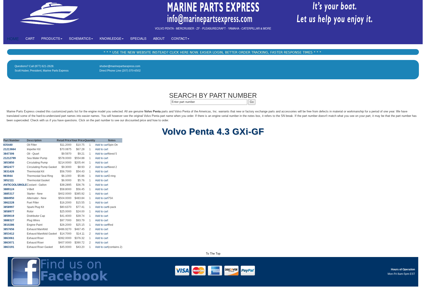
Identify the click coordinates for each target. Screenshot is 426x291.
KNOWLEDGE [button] (110, 38)
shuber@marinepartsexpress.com (119, 66)
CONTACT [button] (179, 38)
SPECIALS (138, 38)
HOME (13, 38)
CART (32, 38)
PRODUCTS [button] (50, 38)
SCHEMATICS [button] (80, 38)
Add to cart (101, 144)
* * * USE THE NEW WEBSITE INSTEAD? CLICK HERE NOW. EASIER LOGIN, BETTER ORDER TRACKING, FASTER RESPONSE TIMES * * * (212, 52)
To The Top (213, 253)
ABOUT (159, 38)
